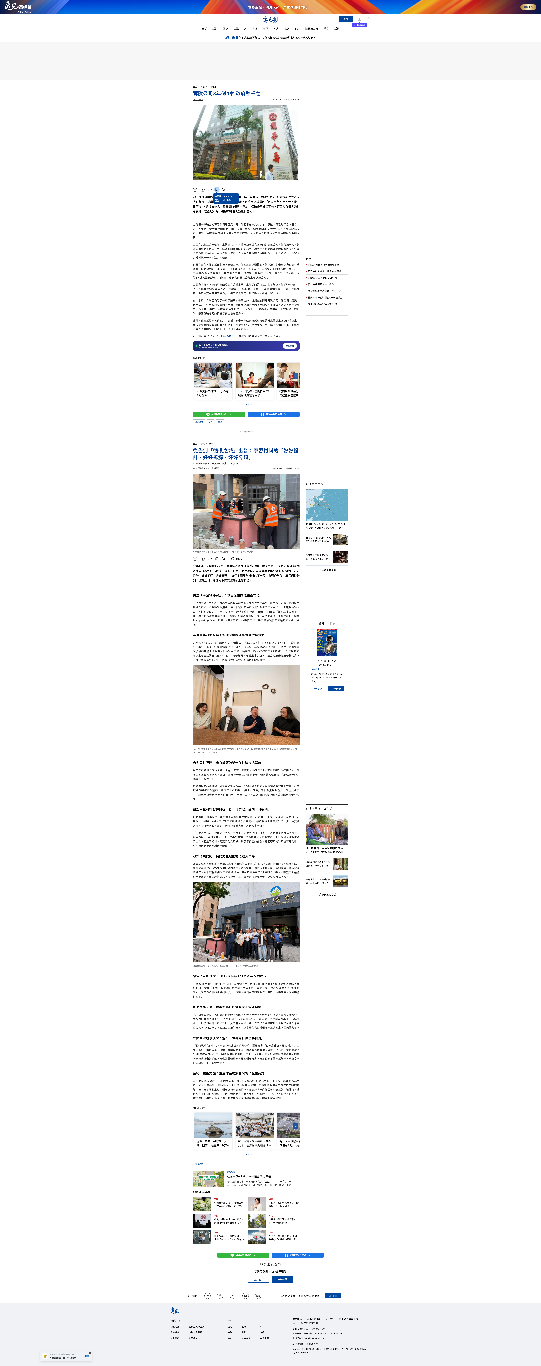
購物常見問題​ (195, 1332)
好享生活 (246, 1338)
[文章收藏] (217, 189)
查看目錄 (317, 688)
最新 (204, 28)
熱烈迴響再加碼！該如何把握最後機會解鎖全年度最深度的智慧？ (279, 37)
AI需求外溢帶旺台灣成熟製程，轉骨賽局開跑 (282, 1221)
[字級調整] (223, 190)
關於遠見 (174, 1326)
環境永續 (199, 1163)
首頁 (195, 87)
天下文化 (330, 1319)
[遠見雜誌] (270, 19)
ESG (297, 28)
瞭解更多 (528, 6)
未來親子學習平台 (348, 1319)
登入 (217, 200)
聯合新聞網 (198, 99)
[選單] (172, 19)
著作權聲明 (298, 1344)
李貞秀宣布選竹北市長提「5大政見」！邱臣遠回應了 (284, 1204)
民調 (286, 28)
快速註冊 (282, 1279)
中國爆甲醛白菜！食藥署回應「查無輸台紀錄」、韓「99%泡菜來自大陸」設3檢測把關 (229, 1204)
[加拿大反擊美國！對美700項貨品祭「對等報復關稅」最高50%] (257, 1237)
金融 (236, 28)
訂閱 (346, 19)
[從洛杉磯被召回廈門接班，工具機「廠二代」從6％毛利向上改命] (202, 1237)
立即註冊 (332, 1295)
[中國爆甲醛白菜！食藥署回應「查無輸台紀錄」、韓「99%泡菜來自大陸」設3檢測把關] (202, 1204)
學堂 (326, 28)
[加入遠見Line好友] (207, 1296)
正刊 (321, 623)
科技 (254, 28)
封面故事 (315, 669)
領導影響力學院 (309, 1322)
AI (245, 28)
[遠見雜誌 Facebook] (220, 1296)
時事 (211, 444)
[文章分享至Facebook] (202, 190)
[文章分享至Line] (195, 190)
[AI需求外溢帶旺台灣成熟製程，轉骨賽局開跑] (257, 1221)
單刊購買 (336, 688)
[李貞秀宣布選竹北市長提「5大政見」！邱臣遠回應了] (257, 1204)
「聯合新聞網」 (227, 336)
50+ (294, 1322)
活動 (336, 28)
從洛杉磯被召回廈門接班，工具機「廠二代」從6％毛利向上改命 (229, 1237)
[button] (295, 376)
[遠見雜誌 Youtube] (245, 1296)
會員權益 (193, 1338)
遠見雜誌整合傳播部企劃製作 (206, 468)
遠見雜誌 (297, 1319)
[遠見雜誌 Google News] (258, 1296)
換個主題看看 (329, 570)
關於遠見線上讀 (196, 1326)
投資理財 (213, 87)
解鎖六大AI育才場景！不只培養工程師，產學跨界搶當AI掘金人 (326, 677)
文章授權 (174, 1332)
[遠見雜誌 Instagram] (233, 1296)
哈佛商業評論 (313, 1319)
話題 (214, 28)
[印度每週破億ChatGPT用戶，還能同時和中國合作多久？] (202, 1221)
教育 (276, 28)
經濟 (211, 421)
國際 (225, 28)
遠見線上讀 (311, 28)
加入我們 (174, 1338)
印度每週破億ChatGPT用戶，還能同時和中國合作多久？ (229, 1221)
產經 (265, 28)
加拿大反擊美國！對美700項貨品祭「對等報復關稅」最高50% (283, 1237)
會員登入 (258, 1279)
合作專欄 (264, 1338)
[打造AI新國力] (327, 642)
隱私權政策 (312, 1344)
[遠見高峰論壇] (18, 7)
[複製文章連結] (210, 190)
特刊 (333, 623)
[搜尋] (368, 19)
